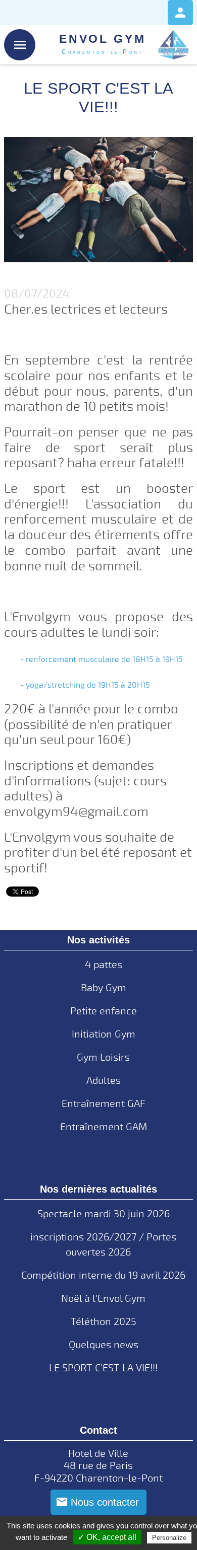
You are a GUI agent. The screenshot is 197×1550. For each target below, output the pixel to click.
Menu (20, 45)
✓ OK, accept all (107, 1537)
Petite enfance (103, 1011)
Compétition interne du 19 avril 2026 (103, 1275)
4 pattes (103, 964)
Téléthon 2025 (103, 1321)
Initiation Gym (103, 1034)
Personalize (169, 1537)
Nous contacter (105, 1502)
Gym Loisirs (103, 1057)
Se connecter (180, 12)
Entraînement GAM (103, 1127)
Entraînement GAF (103, 1103)
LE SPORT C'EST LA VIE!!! (103, 1368)
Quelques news (103, 1345)
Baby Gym (103, 988)
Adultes (103, 1080)
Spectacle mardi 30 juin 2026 (103, 1214)
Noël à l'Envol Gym (103, 1298)
